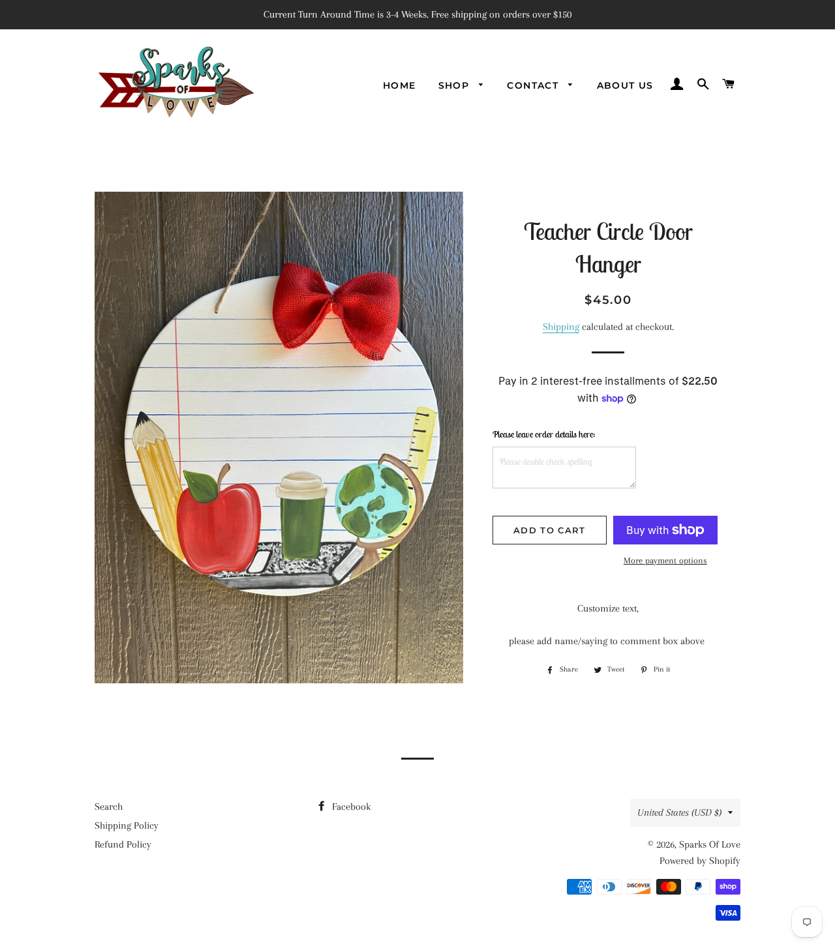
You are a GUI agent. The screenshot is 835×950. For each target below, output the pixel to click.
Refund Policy (123, 844)
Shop (455, 85)
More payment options (665, 560)
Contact (534, 85)
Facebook (350, 806)
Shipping (561, 327)
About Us (625, 85)
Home (399, 85)
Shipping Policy (127, 825)
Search (109, 806)
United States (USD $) (679, 812)
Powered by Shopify (700, 861)
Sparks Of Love (709, 844)
